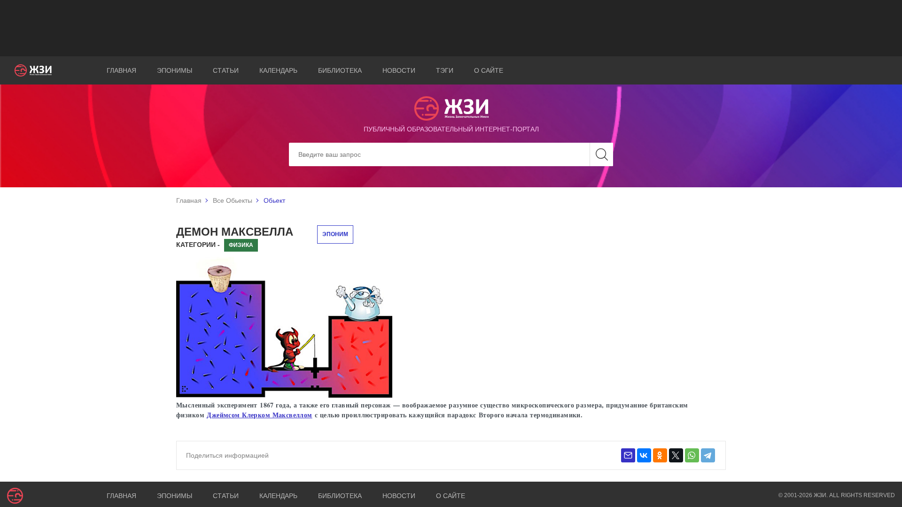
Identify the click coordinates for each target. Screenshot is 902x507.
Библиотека (340, 70)
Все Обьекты (232, 200)
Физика (241, 245)
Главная (121, 70)
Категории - (198, 244)
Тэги (444, 70)
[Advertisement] (451, 28)
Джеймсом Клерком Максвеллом (259, 415)
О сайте (488, 70)
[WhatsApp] (692, 455)
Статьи (226, 70)
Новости (398, 70)
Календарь (278, 70)
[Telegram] (708, 455)
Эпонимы (174, 70)
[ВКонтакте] (644, 455)
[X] (676, 455)
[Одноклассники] (660, 455)
